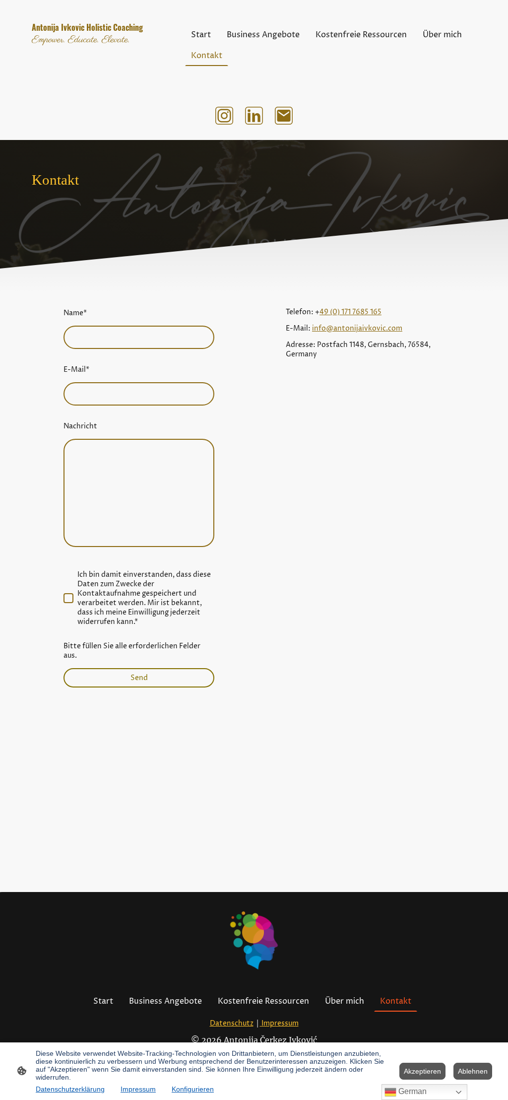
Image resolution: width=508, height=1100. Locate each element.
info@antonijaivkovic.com (357, 328)
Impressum (138, 1089)
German (411, 1091)
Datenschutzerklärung (70, 1089)
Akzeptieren (422, 1071)
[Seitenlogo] (100, 76)
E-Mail (76, 369)
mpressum (280, 1023)
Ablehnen (473, 1071)
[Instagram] (224, 116)
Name (75, 313)
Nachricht (80, 426)
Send (139, 678)
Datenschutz (232, 1023)
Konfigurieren (193, 1089)
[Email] (284, 116)
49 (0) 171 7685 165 (350, 312)
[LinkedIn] (254, 116)
